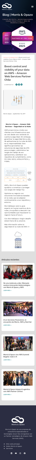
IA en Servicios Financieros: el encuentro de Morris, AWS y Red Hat (17, 321)
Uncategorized (13, 57)
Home (5, 57)
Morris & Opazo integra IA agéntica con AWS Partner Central (16, 390)
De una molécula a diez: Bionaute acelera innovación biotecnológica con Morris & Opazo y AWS (16, 285)
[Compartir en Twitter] (19, 85)
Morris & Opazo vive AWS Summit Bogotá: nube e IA (16, 356)
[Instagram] (20, 453)
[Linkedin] (11, 453)
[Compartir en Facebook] (17, 85)
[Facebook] (24, 453)
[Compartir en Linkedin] (21, 85)
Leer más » (7, 290)
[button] (32, 6)
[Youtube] (16, 453)
